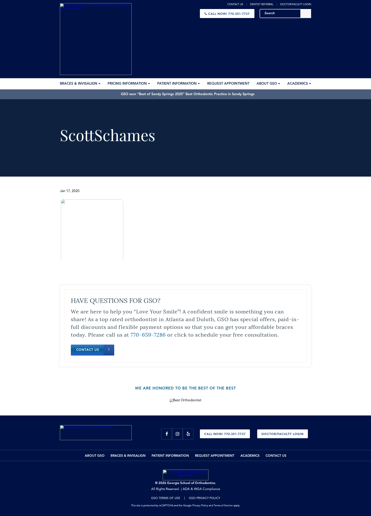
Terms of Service (223, 505)
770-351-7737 (229, 13)
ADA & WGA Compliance (201, 489)
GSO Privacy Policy (204, 498)
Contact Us (235, 4)
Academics (250, 456)
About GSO (95, 456)
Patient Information (170, 456)
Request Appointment (214, 456)
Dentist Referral (261, 4)
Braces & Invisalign (128, 456)
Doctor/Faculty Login (295, 4)
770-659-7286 (148, 334)
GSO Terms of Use (165, 498)
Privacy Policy (200, 505)
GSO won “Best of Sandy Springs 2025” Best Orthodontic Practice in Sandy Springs (187, 94)
